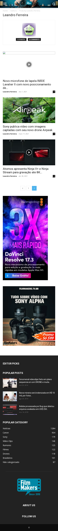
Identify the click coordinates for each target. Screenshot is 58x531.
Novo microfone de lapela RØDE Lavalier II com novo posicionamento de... (27, 84)
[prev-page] (22, 188)
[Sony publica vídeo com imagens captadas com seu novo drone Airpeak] (29, 110)
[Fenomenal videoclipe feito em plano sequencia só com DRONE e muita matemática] (10, 383)
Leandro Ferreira (10, 92)
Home (5, 11)
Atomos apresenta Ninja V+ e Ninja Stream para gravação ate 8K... (25, 170)
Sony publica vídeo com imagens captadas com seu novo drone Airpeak (27, 128)
